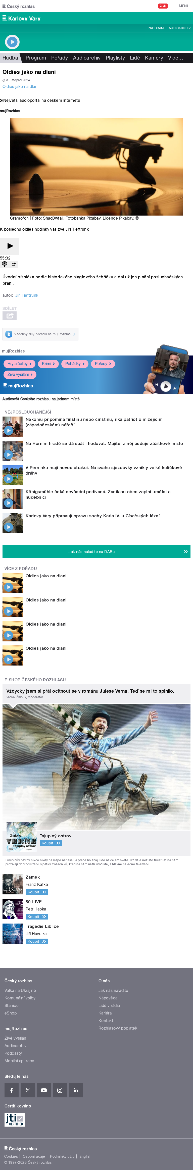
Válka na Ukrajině (20, 990)
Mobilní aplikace (19, 1060)
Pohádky (73, 363)
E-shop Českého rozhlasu (35, 680)
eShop (11, 1013)
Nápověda (108, 998)
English (85, 1156)
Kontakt (106, 1020)
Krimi (46, 363)
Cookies (11, 1156)
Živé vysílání (18, 374)
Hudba (10, 58)
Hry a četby (18, 363)
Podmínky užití (62, 1156)
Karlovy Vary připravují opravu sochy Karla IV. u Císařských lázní (93, 515)
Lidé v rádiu (109, 1005)
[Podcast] (4, 264)
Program (156, 28)
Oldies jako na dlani (20, 86)
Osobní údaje (34, 1156)
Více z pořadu (21, 568)
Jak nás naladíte (113, 990)
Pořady (59, 58)
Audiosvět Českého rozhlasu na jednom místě (41, 399)
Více (175, 58)
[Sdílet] (13, 264)
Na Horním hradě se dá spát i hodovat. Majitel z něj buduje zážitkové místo (104, 443)
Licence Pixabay (118, 218)
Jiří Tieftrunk (26, 295)
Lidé (135, 58)
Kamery (154, 58)
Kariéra (105, 1013)
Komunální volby (20, 998)
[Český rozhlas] (19, 6)
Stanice (12, 1005)
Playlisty (115, 58)
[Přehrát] (9, 246)
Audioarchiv (179, 28)
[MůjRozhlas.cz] (10, 111)
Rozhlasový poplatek (118, 1028)
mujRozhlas (13, 351)
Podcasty (13, 1053)
